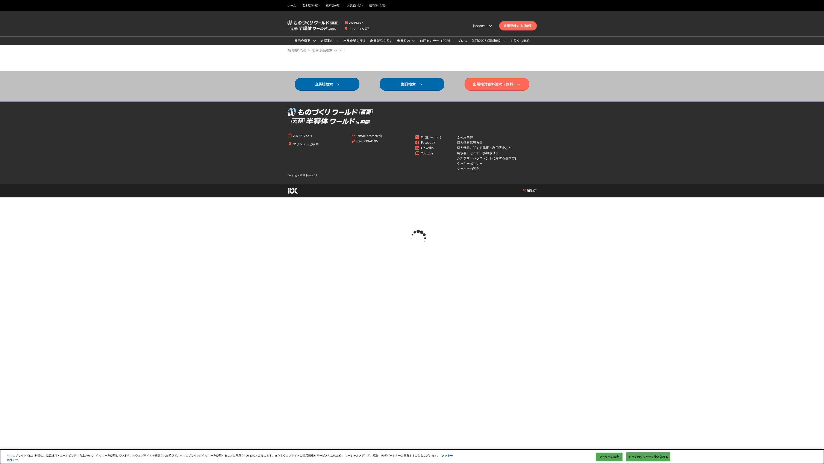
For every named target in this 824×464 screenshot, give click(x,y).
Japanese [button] (480, 25)
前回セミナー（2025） (436, 40)
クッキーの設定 (609, 457)
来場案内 (327, 40)
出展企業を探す (354, 40)
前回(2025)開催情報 (486, 40)
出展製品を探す (381, 40)
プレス (462, 40)
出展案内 (404, 40)
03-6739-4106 (367, 141)
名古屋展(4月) (311, 5)
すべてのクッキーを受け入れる (648, 457)
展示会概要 (302, 40)
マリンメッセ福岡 (359, 28)
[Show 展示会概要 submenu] (314, 40)
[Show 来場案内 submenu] (337, 40)
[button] (518, 26)
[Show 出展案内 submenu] (414, 40)
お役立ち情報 (520, 40)
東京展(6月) (333, 5)
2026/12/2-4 (356, 22)
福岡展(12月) (377, 5)
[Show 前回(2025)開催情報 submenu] (504, 40)
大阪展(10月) (355, 5)
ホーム (292, 5)
